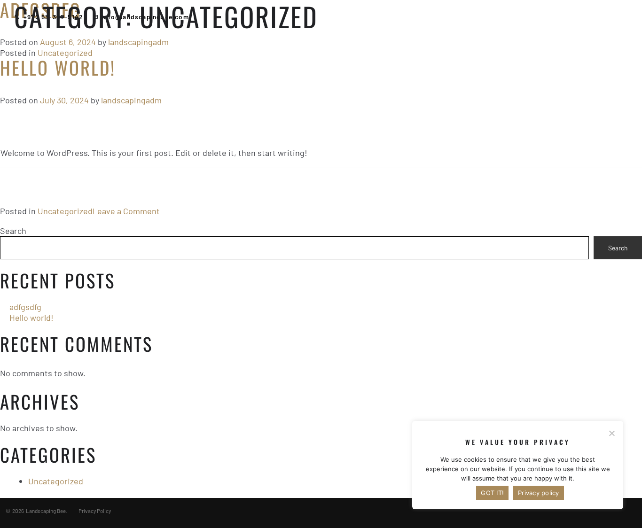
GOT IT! (492, 493)
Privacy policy (538, 493)
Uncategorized (65, 52)
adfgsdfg (25, 307)
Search (13, 230)
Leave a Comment (126, 211)
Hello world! (58, 67)
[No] (611, 433)
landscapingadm (138, 42)
